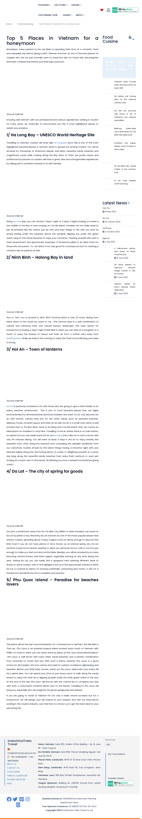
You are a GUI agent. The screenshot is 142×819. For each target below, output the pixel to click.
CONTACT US (13, 768)
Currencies (110, 739)
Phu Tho (106, 218)
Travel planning (25, 24)
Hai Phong (107, 228)
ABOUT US (11, 764)
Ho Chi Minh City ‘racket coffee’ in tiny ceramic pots (125, 169)
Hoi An (10, 406)
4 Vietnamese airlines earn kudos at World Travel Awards (124, 251)
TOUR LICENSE (13, 771)
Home (9, 24)
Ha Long (17, 221)
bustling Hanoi (14, 338)
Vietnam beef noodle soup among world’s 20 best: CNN (125, 84)
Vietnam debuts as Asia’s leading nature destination (124, 287)
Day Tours (60, 5)
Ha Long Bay (60, 142)
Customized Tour (47, 15)
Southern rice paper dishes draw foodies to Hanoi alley (125, 146)
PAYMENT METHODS (16, 779)
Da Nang (58, 435)
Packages (43, 5)
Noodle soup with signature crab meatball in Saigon (119, 65)
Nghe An (106, 238)
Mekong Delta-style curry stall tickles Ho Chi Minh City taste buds (125, 131)
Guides (66, 15)
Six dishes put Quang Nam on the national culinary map (125, 99)
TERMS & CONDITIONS (17, 775)
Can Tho (106, 208)
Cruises (75, 5)
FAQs (9, 783)
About (79, 15)
